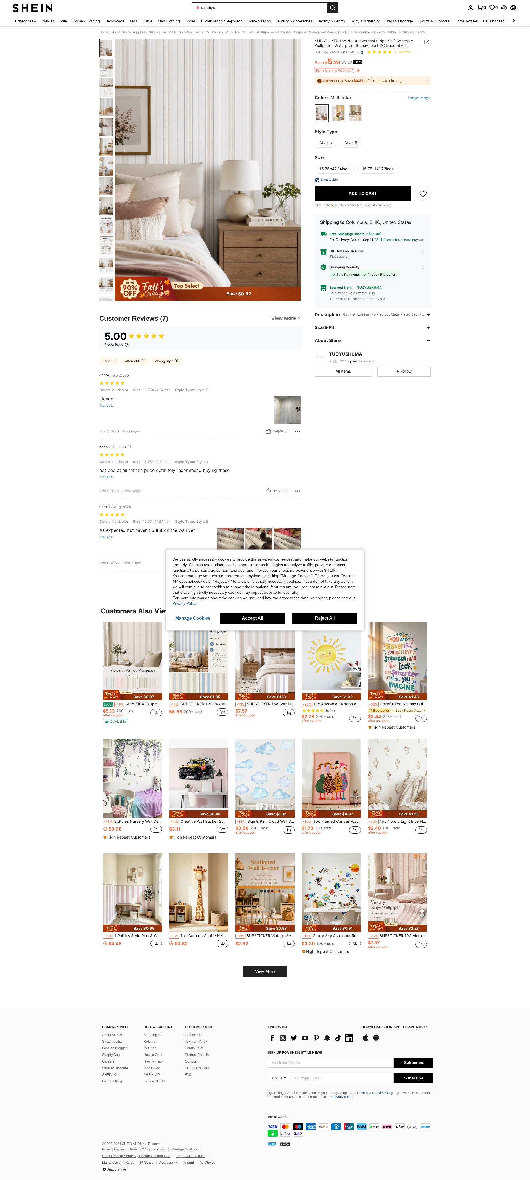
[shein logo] (32, 7)
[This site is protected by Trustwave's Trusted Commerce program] (272, 1144)
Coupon (191, 1061)
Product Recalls (197, 1055)
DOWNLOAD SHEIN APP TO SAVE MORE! (394, 1027)
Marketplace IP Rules (118, 1163)
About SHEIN (112, 1035)
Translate (106, 406)
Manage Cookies (184, 1149)
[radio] (322, 113)
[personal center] (470, 7)
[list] (312, 1038)
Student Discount (115, 1068)
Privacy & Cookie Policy (375, 1093)
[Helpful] (268, 431)
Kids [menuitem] (133, 21)
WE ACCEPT (278, 1117)
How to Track (153, 1061)
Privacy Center (113, 1149)
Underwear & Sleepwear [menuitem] (221, 21)
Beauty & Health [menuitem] (331, 21)
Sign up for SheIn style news (295, 1053)
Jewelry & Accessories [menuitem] (294, 21)
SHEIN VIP (152, 1075)
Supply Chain (112, 1055)
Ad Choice (207, 1163)
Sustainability (112, 1042)
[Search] (332, 7)
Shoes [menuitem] (190, 21)
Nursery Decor (160, 32)
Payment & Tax (196, 1042)
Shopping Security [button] (344, 267)
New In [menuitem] (48, 21)
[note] (132, 695)
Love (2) (109, 361)
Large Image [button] (419, 98)
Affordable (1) (135, 361)
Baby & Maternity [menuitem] (365, 21)
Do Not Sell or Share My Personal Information (136, 1156)
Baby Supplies (134, 32)
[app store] (365, 1040)
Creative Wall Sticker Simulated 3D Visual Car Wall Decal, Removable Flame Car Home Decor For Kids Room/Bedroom (199, 821)
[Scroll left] (507, 20)
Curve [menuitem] (147, 21)
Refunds (150, 1048)
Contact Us (193, 1035)
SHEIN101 (110, 1075)
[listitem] (132, 674)
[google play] (376, 1040)
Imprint (189, 1163)
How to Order (153, 1055)
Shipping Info (153, 1035)
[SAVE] (423, 193)
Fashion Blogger (114, 1048)
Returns (149, 1042)
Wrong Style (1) (166, 361)
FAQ (188, 1075)
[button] (503, 7)
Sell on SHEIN (154, 1081)
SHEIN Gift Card (197, 1068)
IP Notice (146, 1163)
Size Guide (152, 1068)
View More (265, 971)
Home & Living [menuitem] (259, 21)
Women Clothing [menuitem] (86, 21)
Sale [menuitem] (63, 21)
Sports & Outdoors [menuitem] (433, 21)
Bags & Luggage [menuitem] (399, 21)
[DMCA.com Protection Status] (285, 1144)
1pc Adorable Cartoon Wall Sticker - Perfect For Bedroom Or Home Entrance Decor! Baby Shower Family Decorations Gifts (332, 704)
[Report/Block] (297, 431)
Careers (108, 1061)
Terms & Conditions (190, 1156)
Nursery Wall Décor (189, 32)
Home (103, 32)
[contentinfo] (350, 1130)
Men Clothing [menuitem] (169, 21)
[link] (481, 7)
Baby (116, 32)
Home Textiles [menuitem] (466, 21)
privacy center (343, 1097)
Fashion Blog (112, 1081)
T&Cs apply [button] (339, 256)
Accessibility (168, 1163)
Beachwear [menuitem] (114, 21)
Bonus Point (194, 1048)
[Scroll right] (514, 20)
